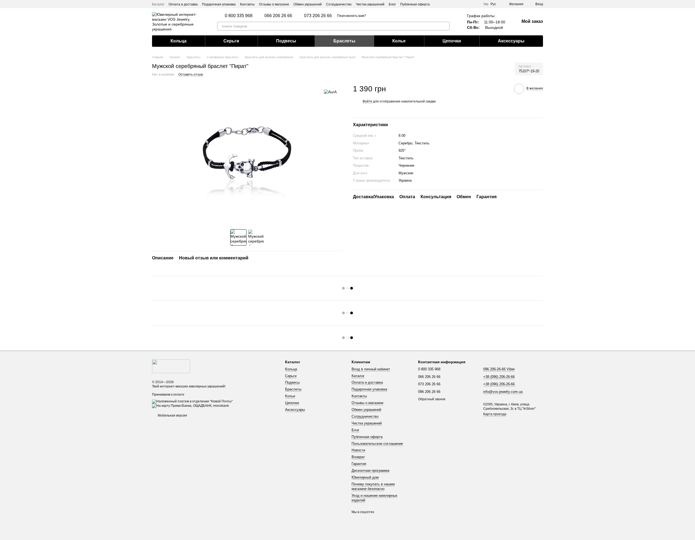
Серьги (231, 41)
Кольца (178, 41)
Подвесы (286, 41)
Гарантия (359, 464)
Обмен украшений (307, 4)
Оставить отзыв (190, 74)
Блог (392, 4)
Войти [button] (367, 101)
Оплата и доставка (183, 4)
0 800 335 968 (238, 16)
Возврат (358, 457)
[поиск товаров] (445, 26)
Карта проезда (494, 414)
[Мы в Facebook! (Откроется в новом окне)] (475, 4)
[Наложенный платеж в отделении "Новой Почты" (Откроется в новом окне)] (192, 401)
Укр (485, 4)
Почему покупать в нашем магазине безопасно (373, 486)
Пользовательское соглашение (377, 444)
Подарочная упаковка (219, 4)
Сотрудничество (339, 4)
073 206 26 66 (318, 16)
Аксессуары (511, 41)
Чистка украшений (370, 4)
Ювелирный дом (365, 477)
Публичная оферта (415, 4)
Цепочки (452, 41)
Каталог (158, 4)
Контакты (247, 4)
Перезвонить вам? (351, 16)
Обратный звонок (431, 399)
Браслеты (344, 41)
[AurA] (330, 92)
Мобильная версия (172, 415)
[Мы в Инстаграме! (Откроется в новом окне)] (469, 4)
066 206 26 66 (278, 16)
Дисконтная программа (370, 470)
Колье (399, 41)
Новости (358, 450)
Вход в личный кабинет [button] (371, 369)
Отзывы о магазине (274, 4)
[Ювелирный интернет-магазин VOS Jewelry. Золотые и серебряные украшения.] (171, 366)
